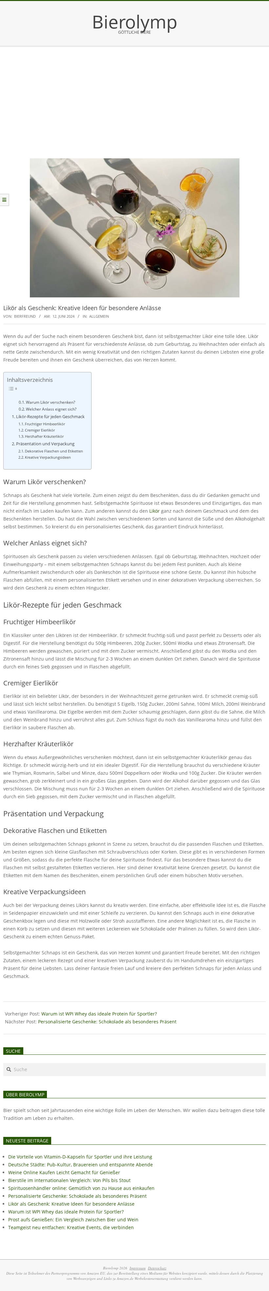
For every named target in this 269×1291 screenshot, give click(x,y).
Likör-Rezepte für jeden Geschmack (50, 416)
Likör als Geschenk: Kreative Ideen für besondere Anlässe (71, 1204)
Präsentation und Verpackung (45, 444)
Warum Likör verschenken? (50, 402)
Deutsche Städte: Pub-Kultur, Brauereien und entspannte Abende (80, 1164)
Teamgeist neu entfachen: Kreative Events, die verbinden (71, 1227)
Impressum (138, 1267)
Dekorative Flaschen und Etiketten (54, 451)
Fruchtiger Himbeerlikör (45, 423)
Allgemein (99, 316)
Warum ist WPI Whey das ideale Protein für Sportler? (99, 1014)
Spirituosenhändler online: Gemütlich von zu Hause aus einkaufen (81, 1188)
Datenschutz (157, 1267)
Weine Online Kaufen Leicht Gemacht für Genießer (64, 1172)
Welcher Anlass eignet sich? (51, 409)
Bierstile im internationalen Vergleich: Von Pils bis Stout (69, 1180)
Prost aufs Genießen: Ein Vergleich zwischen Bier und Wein (73, 1219)
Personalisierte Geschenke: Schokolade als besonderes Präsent (107, 1021)
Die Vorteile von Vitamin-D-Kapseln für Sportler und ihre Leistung (80, 1157)
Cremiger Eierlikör (40, 430)
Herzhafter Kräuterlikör (44, 436)
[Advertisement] (134, 96)
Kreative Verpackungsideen (48, 457)
